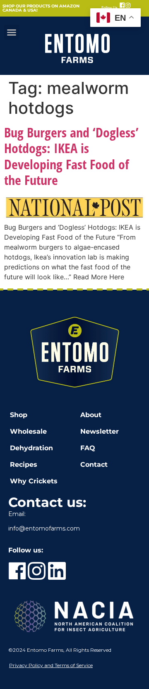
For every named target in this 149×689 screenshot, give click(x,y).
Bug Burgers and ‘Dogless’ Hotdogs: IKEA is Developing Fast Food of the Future (71, 156)
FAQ (87, 448)
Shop (18, 415)
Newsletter (99, 431)
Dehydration (31, 448)
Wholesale (28, 431)
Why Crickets (34, 481)
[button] (11, 32)
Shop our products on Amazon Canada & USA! (40, 8)
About (90, 415)
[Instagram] (128, 5)
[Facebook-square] (122, 5)
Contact (94, 464)
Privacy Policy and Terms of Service (51, 665)
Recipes (23, 464)
